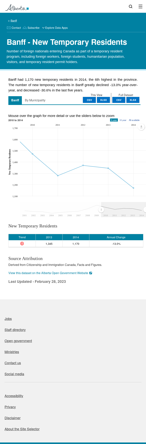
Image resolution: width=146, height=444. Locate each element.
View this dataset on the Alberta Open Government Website (48, 273)
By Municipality (35, 100)
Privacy (10, 406)
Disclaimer (13, 417)
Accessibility (14, 395)
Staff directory (15, 329)
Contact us (13, 362)
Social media (14, 373)
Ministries (12, 351)
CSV (118, 100)
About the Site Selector (22, 428)
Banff (14, 20)
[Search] (130, 6)
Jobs (8, 318)
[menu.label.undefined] (141, 126)
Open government (18, 340)
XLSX (133, 100)
